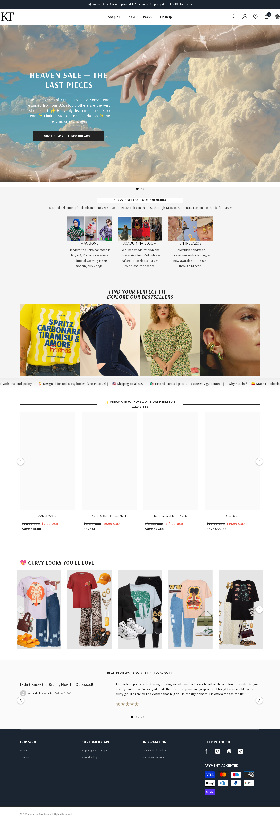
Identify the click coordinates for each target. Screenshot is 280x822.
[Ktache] (89, 228)
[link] (50, 340)
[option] (140, 106)
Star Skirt (232, 516)
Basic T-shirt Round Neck (109, 516)
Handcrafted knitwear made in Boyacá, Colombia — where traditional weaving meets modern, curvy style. (90, 258)
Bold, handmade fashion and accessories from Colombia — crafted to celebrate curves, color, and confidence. (140, 258)
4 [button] (148, 717)
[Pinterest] (229, 751)
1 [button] (137, 189)
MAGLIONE (89, 243)
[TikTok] (240, 751)
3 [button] (142, 717)
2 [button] (142, 189)
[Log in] (244, 16)
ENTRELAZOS (190, 243)
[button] (20, 461)
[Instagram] (217, 751)
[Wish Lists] (255, 16)
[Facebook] (206, 751)
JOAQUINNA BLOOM (140, 243)
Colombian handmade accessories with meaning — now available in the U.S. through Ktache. (190, 258)
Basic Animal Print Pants (171, 516)
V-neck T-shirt (48, 516)
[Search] (234, 16)
